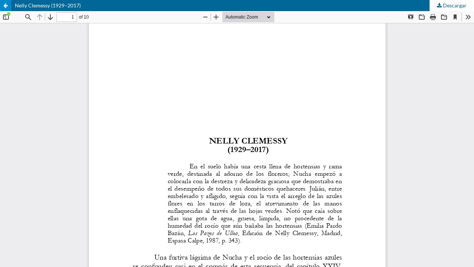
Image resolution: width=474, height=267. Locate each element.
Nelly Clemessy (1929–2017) (48, 5)
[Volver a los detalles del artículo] (5, 5)
